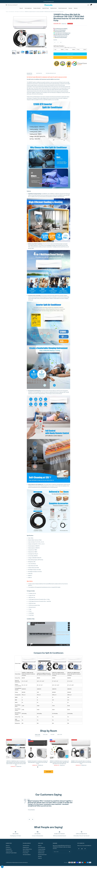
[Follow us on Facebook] (78, 848)
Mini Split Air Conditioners (19, 11)
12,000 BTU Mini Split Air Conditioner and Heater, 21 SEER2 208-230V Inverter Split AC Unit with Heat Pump (38, 762)
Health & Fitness (45, 8)
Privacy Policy (25, 852)
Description (29, 73)
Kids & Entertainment (62, 8)
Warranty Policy (26, 851)
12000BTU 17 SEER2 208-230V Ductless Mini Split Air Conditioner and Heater (28, 674)
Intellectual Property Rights (11, 852)
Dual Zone (45, 734)
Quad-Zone (59, 734)
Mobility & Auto (53, 8)
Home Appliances (28, 8)
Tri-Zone (52, 734)
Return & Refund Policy (51, 73)
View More (48, 771)
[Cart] (90, 5)
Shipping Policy (26, 847)
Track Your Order (9, 851)
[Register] (69, 851)
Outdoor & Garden (37, 8)
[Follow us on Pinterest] (85, 848)
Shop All (21, 8)
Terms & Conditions (27, 854)
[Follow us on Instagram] (81, 848)
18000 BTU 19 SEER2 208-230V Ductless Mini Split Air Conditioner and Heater (58, 674)
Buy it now (70, 57)
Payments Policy (26, 845)
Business (70, 8)
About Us (7, 845)
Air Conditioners (11, 11)
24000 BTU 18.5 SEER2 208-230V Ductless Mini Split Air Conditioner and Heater (74, 674)
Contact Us (8, 847)
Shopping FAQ (39, 73)
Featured (75, 8)
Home (7, 11)
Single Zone (37, 734)
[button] (2, 866)
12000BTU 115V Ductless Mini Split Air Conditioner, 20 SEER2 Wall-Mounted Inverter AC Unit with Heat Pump (81, 762)
